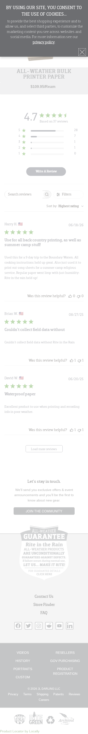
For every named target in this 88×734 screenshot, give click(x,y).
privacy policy (44, 42)
